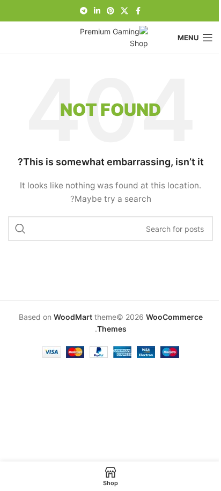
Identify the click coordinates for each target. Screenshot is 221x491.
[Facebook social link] (137, 11)
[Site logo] (110, 36)
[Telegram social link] (84, 11)
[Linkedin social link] (97, 11)
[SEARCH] (20, 228)
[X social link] (124, 11)
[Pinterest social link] (110, 11)
